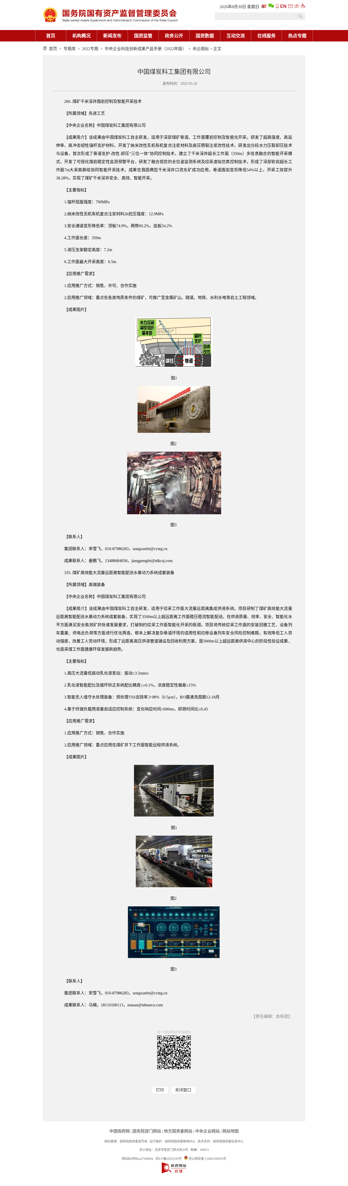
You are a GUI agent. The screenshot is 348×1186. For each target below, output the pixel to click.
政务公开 (174, 35)
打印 (160, 1090)
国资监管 (143, 35)
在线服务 (266, 35)
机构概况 (81, 35)
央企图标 (201, 49)
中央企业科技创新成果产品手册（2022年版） (145, 49)
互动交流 (235, 35)
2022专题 (90, 49)
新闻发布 (112, 35)
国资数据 (205, 35)
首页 (50, 35)
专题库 (69, 49)
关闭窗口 (183, 1090)
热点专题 (297, 35)
